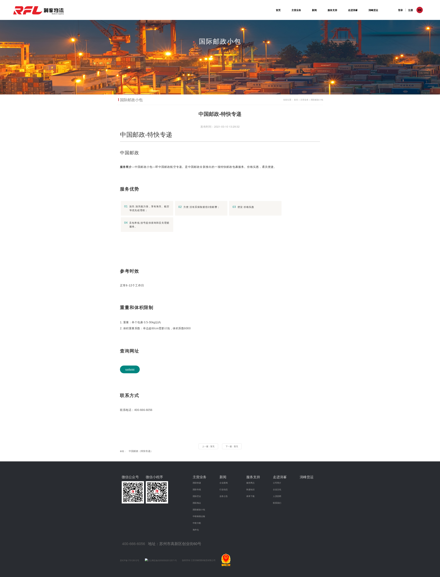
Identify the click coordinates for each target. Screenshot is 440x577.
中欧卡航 (197, 522)
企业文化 (277, 489)
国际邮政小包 (317, 99)
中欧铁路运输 (199, 516)
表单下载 (250, 496)
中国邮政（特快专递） (141, 451)
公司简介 (277, 482)
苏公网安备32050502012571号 (162, 560)
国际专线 (197, 489)
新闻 (222, 476)
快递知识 (250, 489)
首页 (278, 10)
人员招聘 (277, 496)
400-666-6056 (133, 543)
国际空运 (197, 496)
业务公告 (223, 496)
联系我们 (277, 502)
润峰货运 (373, 10)
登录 (400, 10)
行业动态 (223, 489)
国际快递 (197, 482)
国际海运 (197, 502)
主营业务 (304, 99)
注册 (410, 10)
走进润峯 (280, 476)
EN (419, 10)
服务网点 (250, 482)
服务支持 (253, 476)
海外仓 (196, 529)
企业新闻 (223, 482)
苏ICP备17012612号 (129, 560)
